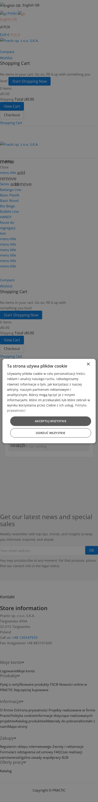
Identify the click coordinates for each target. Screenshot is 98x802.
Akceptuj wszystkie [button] (50, 421)
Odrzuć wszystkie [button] (50, 433)
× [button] (88, 364)
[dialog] (49, 401)
